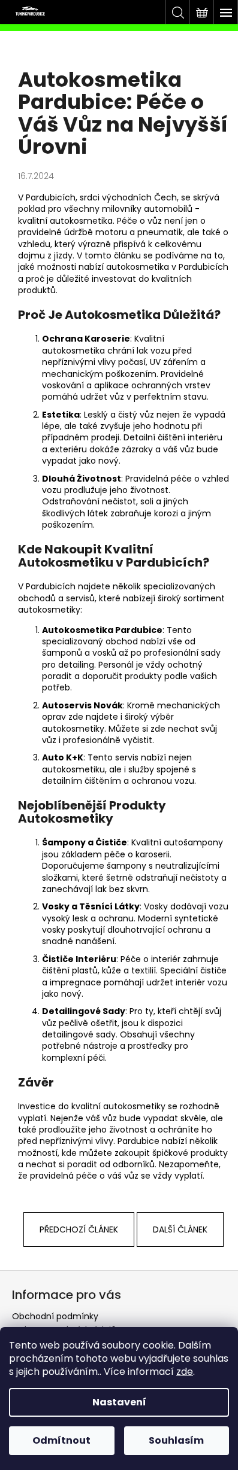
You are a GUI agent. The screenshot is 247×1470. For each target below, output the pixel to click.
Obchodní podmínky (55, 1316)
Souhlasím (176, 1440)
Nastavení (119, 1402)
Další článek (180, 1229)
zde (184, 1371)
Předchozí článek (79, 1229)
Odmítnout (61, 1440)
